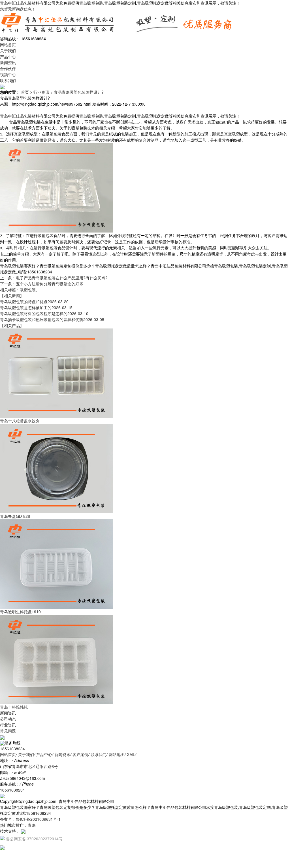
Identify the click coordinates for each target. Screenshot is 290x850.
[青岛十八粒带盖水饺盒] (56, 373)
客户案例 (80, 754)
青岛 (32, 825)
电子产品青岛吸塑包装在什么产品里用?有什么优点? (62, 277)
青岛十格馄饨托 (14, 707)
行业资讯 (41, 92)
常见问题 (8, 731)
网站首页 (8, 44)
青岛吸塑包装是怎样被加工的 (36, 307)
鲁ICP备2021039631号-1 (38, 819)
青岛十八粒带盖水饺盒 (20, 421)
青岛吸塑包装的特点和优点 (34, 301)
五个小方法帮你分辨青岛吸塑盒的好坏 (49, 283)
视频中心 (8, 74)
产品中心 (8, 56)
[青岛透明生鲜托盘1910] (56, 563)
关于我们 (8, 50)
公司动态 (8, 719)
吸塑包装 (28, 289)
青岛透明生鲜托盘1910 (20, 611)
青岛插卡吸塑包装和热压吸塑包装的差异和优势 (52, 319)
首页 (25, 92)
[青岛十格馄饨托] (56, 659)
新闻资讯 (8, 62)
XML (131, 754)
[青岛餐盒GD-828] (56, 468)
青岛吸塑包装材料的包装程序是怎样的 (44, 313)
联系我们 (8, 80)
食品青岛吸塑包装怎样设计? (79, 92)
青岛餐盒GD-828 (15, 516)
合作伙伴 (8, 68)
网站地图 (117, 754)
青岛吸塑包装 (91, 3)
